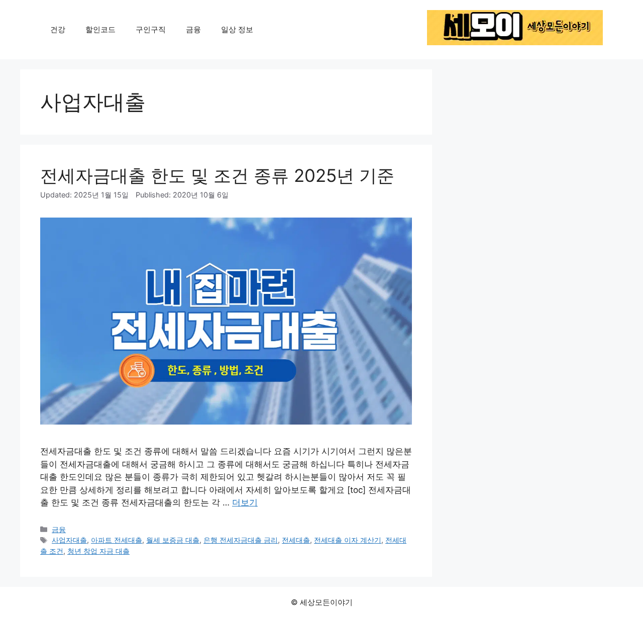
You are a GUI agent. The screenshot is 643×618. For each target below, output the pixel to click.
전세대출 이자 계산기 (347, 540)
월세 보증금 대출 (172, 540)
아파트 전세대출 (116, 540)
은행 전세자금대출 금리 (240, 540)
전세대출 (296, 540)
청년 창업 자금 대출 (98, 551)
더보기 (245, 502)
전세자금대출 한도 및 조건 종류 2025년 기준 (217, 175)
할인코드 (100, 29)
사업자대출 (69, 540)
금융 (193, 29)
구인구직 (151, 29)
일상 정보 (237, 29)
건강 (57, 29)
